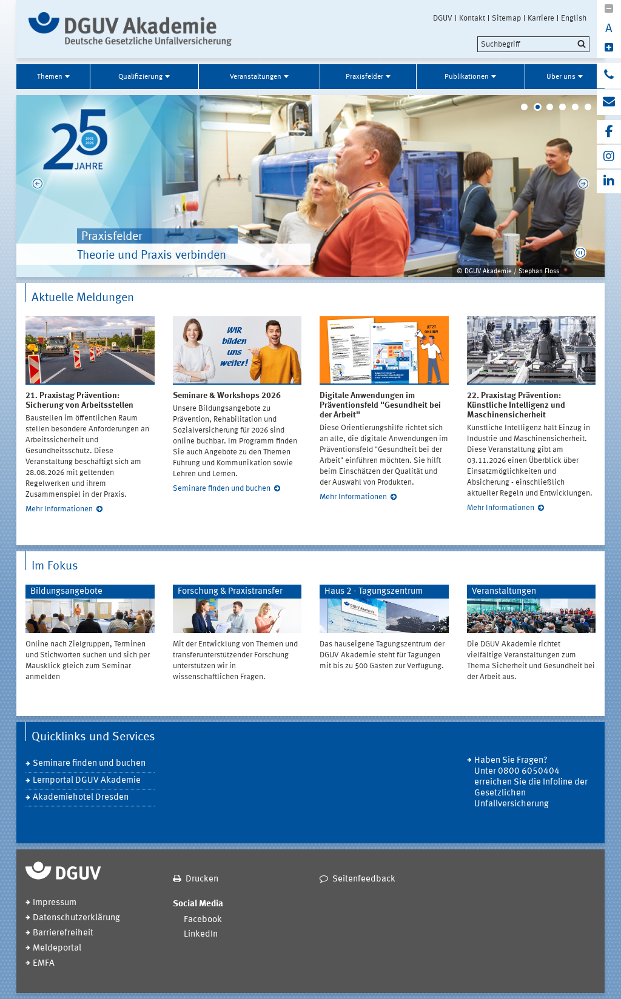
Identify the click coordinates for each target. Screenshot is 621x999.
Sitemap (506, 18)
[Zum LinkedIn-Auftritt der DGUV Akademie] (609, 181)
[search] (533, 44)
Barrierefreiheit (63, 933)
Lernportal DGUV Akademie (87, 780)
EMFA (44, 963)
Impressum (54, 903)
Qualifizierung (140, 77)
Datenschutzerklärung (76, 918)
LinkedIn (201, 934)
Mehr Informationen (59, 509)
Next (589, 186)
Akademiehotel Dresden (81, 797)
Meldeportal (57, 948)
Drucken (202, 879)
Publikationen (467, 77)
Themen (49, 77)
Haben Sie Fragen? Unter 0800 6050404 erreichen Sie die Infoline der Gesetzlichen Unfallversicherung (531, 782)
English (573, 18)
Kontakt (472, 18)
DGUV (442, 18)
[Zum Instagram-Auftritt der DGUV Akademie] (609, 156)
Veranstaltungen (255, 77)
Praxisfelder (364, 77)
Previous (31, 186)
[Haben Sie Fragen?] (609, 75)
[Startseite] (130, 29)
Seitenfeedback (363, 879)
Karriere (541, 18)
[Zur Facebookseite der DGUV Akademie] (609, 132)
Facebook (203, 919)
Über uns (561, 77)
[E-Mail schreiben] (609, 102)
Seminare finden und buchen (221, 489)
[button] (580, 253)
